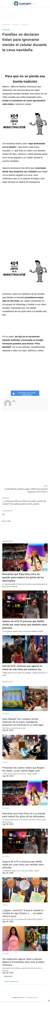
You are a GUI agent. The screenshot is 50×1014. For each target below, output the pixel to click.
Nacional (25, 24)
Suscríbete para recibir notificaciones (26, 394)
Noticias (16, 24)
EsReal (5, 762)
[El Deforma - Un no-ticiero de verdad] (25, 3)
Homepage (6, 24)
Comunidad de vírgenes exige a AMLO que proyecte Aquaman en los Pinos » (26, 490)
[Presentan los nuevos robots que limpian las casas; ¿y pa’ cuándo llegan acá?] (25, 747)
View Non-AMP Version (31, 997)
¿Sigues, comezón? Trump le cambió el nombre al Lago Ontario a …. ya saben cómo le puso (22, 913)
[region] (25, 13)
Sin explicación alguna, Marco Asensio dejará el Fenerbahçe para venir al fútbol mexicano (23, 962)
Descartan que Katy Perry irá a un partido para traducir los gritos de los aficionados (23, 577)
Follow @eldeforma (11, 981)
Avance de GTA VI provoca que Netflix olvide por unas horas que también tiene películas (24, 624)
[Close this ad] (48, 1000)
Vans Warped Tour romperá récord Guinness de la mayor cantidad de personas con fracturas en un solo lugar (22, 722)
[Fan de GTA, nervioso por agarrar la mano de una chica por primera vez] (25, 649)
